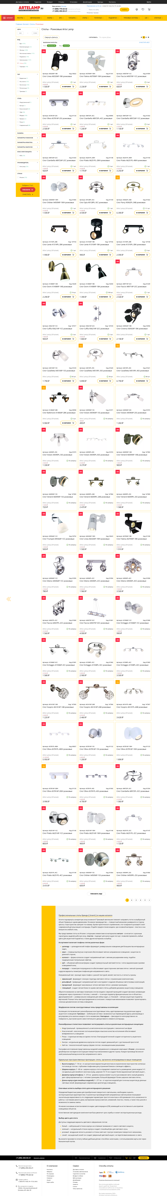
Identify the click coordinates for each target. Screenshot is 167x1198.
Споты (32, 24)
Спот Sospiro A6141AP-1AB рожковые (58, 707)
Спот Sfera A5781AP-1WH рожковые (131, 749)
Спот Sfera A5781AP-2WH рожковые (57, 791)
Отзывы (61, 2)
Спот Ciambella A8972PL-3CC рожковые (133, 791)
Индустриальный (25, 102)
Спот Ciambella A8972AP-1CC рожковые (133, 118)
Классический (25, 109)
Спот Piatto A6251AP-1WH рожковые (95, 833)
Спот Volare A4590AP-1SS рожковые (94, 413)
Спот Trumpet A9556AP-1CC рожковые (58, 539)
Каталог (10, 18)
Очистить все (144, 42)
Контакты (112, 2)
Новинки (49, 1178)
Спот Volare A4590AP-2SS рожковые (131, 413)
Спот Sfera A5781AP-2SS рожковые (57, 118)
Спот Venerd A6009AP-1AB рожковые (132, 455)
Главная (19, 24)
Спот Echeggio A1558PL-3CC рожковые (96, 665)
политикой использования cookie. (110, 1189)
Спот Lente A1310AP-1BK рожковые (94, 244)
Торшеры (24, 66)
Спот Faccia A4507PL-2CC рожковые (57, 623)
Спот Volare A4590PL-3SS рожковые (57, 455)
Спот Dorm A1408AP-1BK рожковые (94, 286)
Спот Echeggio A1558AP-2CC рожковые (59, 665)
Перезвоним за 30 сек (94, 6)
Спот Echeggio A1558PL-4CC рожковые (132, 665)
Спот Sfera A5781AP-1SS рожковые (94, 749)
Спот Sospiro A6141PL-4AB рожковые (132, 707)
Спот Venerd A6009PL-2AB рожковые (95, 497)
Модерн (23, 115)
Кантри (23, 105)
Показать (26, 190)
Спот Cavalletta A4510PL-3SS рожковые (96, 370)
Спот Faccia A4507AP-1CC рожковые (131, 76)
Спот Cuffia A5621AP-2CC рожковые (94, 328)
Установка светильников (80, 1171)
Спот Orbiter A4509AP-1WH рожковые (58, 202)
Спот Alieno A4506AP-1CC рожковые (57, 581)
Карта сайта (50, 1182)
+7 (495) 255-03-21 (66, 11)
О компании (52, 1166)
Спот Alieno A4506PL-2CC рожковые (94, 581)
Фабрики (49, 1171)
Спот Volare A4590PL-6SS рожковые (94, 455)
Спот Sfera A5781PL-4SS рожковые (94, 791)
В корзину (66, 86)
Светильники (25, 60)
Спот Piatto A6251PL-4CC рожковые (57, 875)
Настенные (24, 85)
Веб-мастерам (77, 1178)
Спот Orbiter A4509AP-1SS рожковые (95, 875)
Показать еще (96, 894)
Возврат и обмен (78, 1176)
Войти (149, 2)
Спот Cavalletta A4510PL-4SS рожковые (133, 370)
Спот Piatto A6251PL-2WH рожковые (95, 160)
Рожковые (51, 45)
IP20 (22, 155)
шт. (130, 1158)
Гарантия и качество (79, 1174)
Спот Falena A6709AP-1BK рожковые (132, 539)
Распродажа (50, 1176)
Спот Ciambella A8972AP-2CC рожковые (59, 160)
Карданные (24, 78)
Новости (75, 1184)
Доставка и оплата (22, 2)
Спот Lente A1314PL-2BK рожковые (57, 244)
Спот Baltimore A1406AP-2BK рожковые (59, 413)
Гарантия (38, 2)
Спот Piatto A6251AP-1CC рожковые (57, 833)
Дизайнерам (87, 2)
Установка (73, 2)
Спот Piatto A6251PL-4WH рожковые (132, 160)
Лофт (22, 112)
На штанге (24, 81)
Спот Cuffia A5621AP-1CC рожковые (57, 328)
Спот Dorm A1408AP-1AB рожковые (57, 286)
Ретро (22, 122)
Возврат (50, 2)
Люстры (24, 50)
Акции (49, 1180)
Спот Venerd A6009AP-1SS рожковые (58, 497)
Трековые (23, 91)
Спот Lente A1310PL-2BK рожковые (131, 244)
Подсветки (24, 57)
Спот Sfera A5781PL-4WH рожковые (57, 749)
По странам (50, 1174)
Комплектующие (26, 47)
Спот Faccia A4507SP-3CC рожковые (94, 623)
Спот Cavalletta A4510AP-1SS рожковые (59, 370)
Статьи (75, 1186)
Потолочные (24, 88)
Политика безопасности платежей (109, 1180)
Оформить (143, 1158)
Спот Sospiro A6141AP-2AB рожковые (95, 707)
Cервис (76, 1166)
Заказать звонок (39, 1158)
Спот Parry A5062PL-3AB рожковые (131, 202)
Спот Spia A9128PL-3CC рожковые (94, 202)
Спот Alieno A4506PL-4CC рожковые (131, 581)
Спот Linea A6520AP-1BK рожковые (57, 76)
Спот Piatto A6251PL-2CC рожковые (131, 833)
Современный (25, 125)
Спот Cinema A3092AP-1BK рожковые (132, 328)
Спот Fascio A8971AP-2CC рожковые (131, 286)
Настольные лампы (27, 53)
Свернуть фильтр (51, 37)
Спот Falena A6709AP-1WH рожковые (95, 76)
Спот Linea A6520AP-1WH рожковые (94, 539)
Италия (23, 177)
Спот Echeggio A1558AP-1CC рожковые (133, 623)
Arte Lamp (24, 166)
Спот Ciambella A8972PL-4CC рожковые (96, 118)
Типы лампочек (77, 1188)
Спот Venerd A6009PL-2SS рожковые (132, 497)
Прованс (23, 119)
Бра (22, 43)
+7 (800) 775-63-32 (66, 9)
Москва (63, 6)
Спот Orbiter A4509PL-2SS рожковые (132, 875)
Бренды (100, 2)
